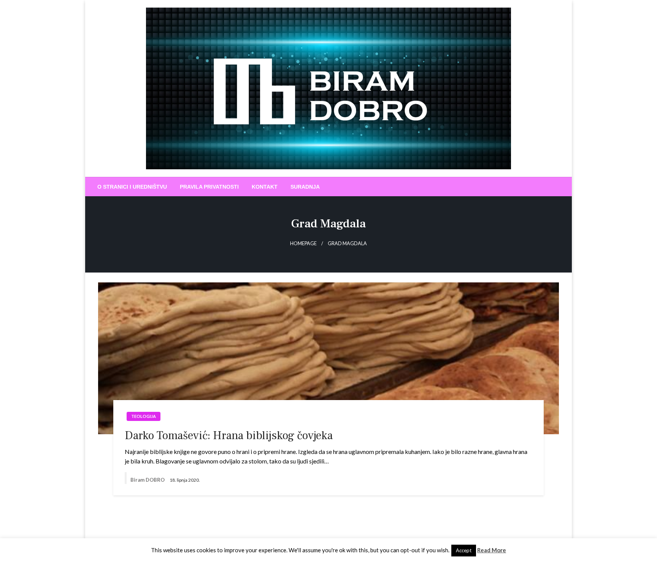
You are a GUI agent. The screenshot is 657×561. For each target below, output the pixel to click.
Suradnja (305, 187)
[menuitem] (132, 186)
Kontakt (265, 187)
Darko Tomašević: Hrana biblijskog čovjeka (229, 435)
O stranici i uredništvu (132, 187)
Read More (491, 550)
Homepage (303, 243)
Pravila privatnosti (209, 187)
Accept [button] (463, 550)
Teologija (143, 416)
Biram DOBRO (148, 480)
